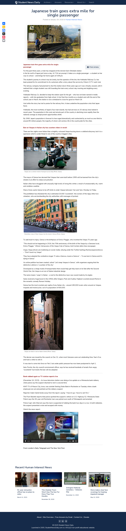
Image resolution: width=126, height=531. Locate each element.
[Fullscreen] (76, 441)
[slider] (49, 441)
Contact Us (78, 517)
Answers (58, 2)
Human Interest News (74, 20)
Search (91, 2)
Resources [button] (69, 2)
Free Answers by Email (63, 517)
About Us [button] (81, 2)
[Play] (25, 441)
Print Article (93, 67)
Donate (86, 517)
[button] (50, 427)
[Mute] (73, 441)
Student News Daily (29, 2)
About (39, 517)
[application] (50, 427)
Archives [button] (47, 2)
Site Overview (48, 517)
